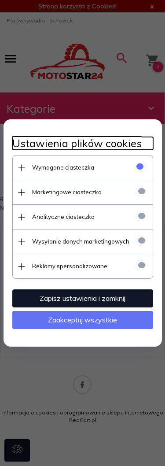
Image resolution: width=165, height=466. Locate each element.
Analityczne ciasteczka (63, 216)
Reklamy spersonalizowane (69, 266)
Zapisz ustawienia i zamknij (82, 298)
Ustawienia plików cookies (77, 143)
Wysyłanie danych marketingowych (80, 241)
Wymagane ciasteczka (63, 167)
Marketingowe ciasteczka (67, 192)
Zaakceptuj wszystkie (82, 319)
